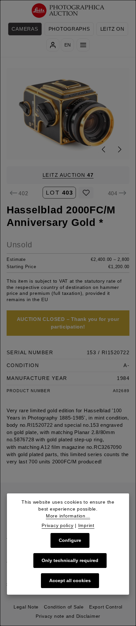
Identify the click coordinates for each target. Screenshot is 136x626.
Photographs (69, 29)
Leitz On (112, 29)
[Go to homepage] (68, 10)
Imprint (86, 525)
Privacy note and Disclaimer (68, 616)
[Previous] (104, 149)
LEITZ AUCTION (68, 175)
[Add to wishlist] (86, 193)
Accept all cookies (70, 580)
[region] (68, 114)
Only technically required (70, 560)
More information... (68, 515)
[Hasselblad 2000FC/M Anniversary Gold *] (68, 114)
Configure (70, 540)
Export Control (105, 607)
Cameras (25, 29)
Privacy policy (57, 525)
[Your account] (52, 44)
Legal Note (26, 607)
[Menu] (83, 44)
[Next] (119, 149)
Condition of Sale (64, 607)
